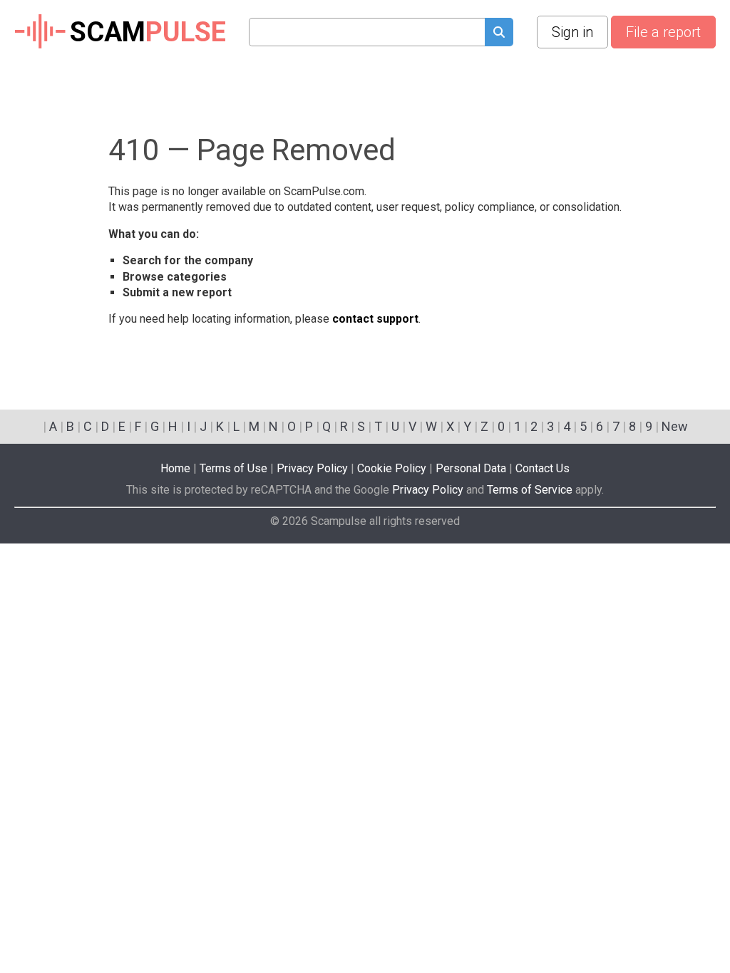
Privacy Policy (312, 468)
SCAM (148, 32)
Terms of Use (233, 468)
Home (175, 468)
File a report (663, 32)
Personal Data (471, 468)
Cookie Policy (391, 468)
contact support (375, 319)
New (675, 426)
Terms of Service (529, 489)
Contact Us (542, 468)
